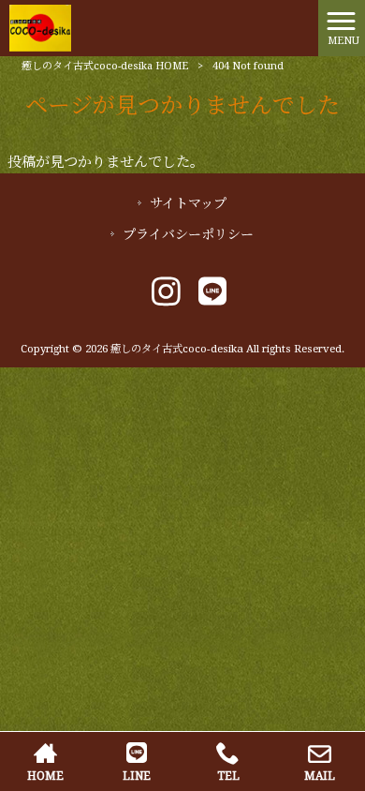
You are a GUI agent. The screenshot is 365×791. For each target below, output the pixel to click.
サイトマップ (188, 203)
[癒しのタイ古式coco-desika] (40, 27)
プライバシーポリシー (188, 234)
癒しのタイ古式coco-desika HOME (105, 66)
